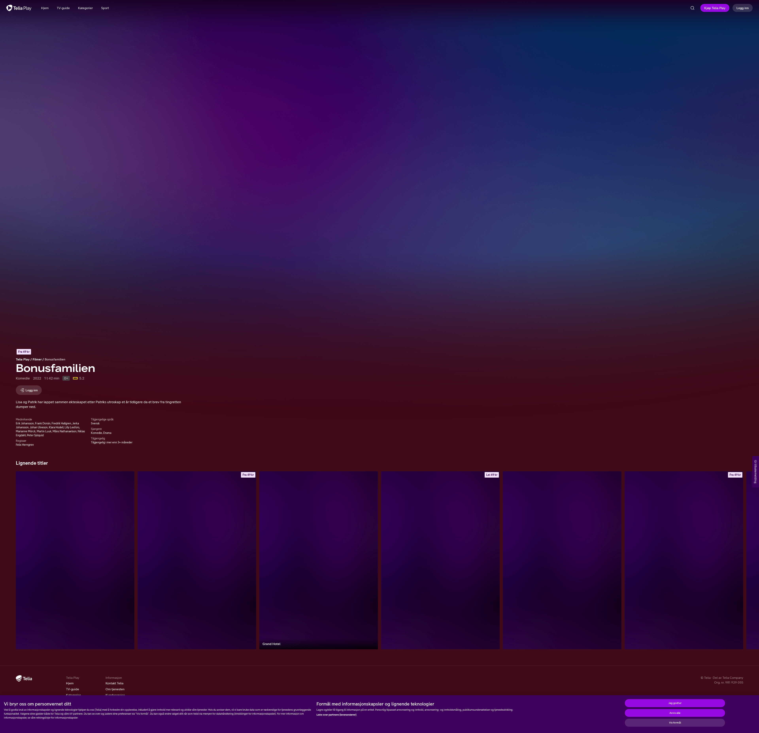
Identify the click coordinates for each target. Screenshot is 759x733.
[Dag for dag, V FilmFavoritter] (75, 560)
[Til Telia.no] (24, 678)
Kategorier (73, 695)
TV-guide (72, 689)
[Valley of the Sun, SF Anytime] (440, 560)
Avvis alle (674, 712)
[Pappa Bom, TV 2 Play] (562, 560)
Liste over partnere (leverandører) (336, 714)
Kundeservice (115, 695)
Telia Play (23, 359)
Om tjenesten (115, 689)
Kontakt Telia (114, 683)
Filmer (37, 359)
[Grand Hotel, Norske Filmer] (318, 560)
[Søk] (692, 8)
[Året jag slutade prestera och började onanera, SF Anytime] (684, 560)
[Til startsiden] (18, 8)
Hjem (70, 683)
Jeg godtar (675, 703)
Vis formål (675, 722)
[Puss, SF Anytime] (197, 560)
